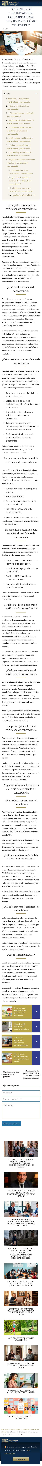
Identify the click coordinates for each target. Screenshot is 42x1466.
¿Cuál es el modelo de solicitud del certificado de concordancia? (20, 180)
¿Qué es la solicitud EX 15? (23, 195)
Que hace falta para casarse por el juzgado (11, 1074)
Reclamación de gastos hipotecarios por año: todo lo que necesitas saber (31, 1074)
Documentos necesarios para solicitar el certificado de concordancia (19, 130)
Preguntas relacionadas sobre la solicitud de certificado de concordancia (21, 162)
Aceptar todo (20, 1459)
